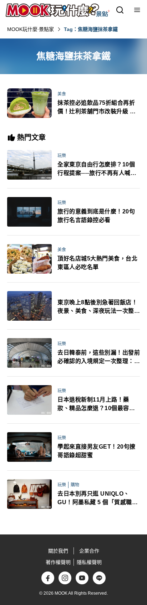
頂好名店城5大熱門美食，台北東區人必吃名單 (97, 262)
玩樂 (61, 155)
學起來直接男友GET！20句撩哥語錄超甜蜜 (96, 451)
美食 (61, 94)
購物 (75, 484)
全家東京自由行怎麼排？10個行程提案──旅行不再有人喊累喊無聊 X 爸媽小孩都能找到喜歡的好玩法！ (96, 169)
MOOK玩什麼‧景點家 (30, 29)
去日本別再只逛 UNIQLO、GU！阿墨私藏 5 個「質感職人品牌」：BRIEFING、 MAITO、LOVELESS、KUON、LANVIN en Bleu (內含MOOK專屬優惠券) (98, 499)
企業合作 (89, 551)
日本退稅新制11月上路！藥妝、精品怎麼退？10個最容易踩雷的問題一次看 (96, 405)
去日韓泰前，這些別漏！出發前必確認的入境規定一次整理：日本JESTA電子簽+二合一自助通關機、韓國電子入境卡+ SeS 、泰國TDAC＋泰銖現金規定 (98, 358)
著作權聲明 (58, 562)
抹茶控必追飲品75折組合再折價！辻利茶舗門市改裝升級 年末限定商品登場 (96, 108)
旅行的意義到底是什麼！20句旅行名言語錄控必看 (96, 215)
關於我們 (58, 551)
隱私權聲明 (89, 562)
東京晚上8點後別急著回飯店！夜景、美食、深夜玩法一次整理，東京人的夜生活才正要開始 (98, 307)
